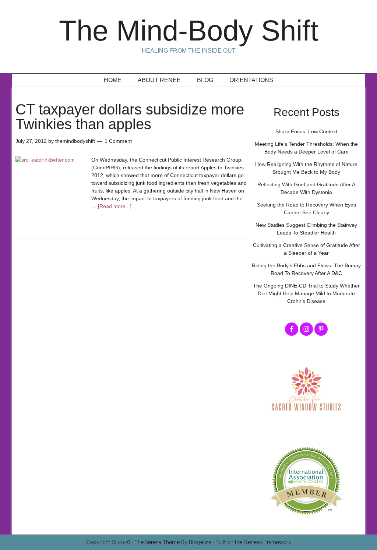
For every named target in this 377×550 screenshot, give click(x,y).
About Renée (159, 80)
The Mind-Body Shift (188, 30)
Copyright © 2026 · (110, 542)
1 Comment (118, 141)
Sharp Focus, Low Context (306, 131)
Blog (205, 80)
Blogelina (200, 542)
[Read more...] (114, 206)
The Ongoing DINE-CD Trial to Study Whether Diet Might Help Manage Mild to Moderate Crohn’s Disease (306, 293)
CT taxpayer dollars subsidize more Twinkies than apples (129, 116)
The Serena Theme (157, 542)
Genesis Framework (267, 542)
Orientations (251, 80)
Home (112, 80)
